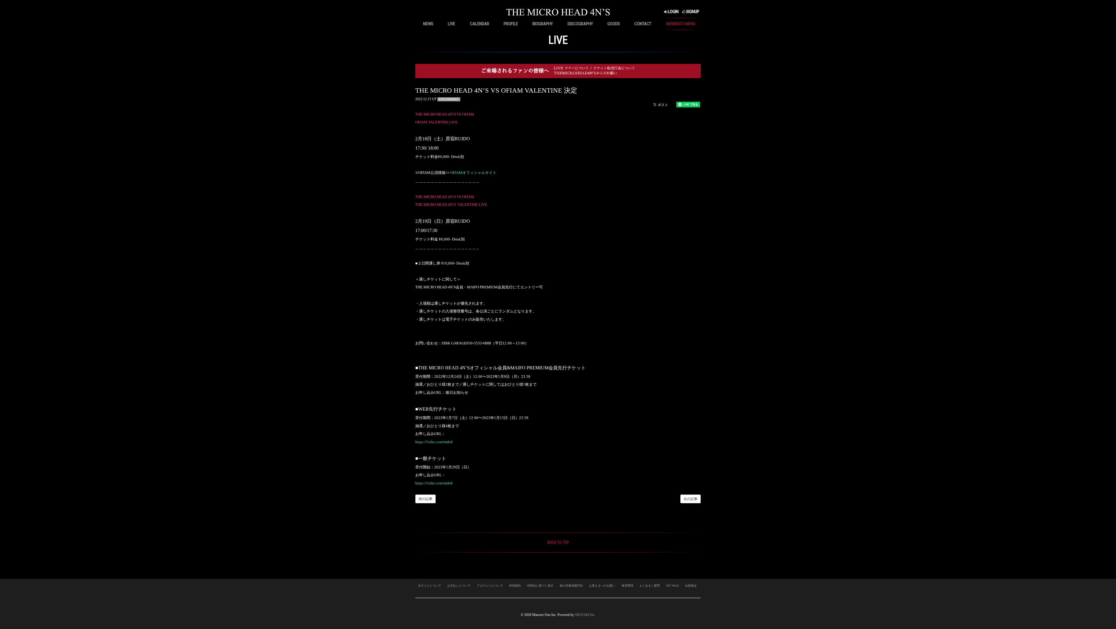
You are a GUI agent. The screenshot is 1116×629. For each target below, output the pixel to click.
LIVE (451, 23)
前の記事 (425, 499)
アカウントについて (490, 585)
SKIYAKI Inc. (585, 615)
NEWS (428, 23)
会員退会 (691, 585)
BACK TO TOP (558, 542)
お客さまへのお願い (602, 585)
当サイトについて (429, 585)
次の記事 (691, 499)
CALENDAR (479, 23)
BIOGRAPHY (542, 23)
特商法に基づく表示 (540, 585)
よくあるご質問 (649, 585)
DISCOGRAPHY (580, 23)
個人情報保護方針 (571, 585)
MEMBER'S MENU (680, 23)
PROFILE (511, 23)
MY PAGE (672, 585)
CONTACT (642, 23)
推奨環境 (627, 585)
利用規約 (515, 585)
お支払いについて (459, 585)
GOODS (613, 23)
